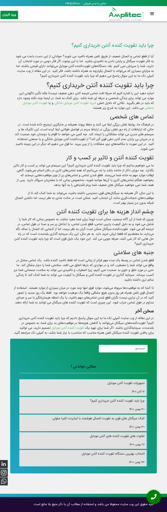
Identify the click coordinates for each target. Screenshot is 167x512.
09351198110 (72, 3)
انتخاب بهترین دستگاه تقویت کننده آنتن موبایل (113, 458)
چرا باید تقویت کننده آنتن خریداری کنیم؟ (117, 405)
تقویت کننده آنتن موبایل (68, 328)
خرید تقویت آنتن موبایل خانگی (75, 103)
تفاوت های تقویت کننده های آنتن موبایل (117, 440)
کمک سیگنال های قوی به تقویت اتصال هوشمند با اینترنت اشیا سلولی (98, 422)
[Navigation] (152, 14)
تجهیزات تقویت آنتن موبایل (126, 387)
